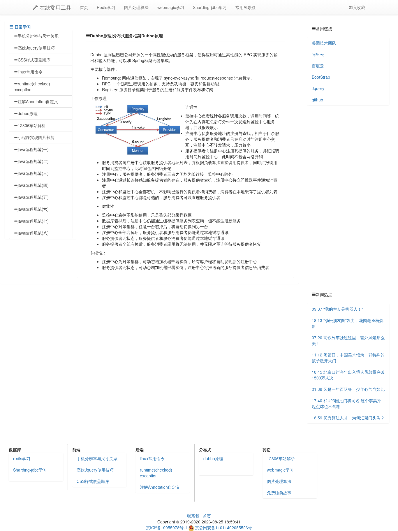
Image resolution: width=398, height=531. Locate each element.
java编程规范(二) (33, 161)
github (317, 100)
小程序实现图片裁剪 (36, 137)
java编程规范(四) (33, 185)
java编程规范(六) (33, 209)
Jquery (318, 88)
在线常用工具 (54, 7)
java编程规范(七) (33, 221)
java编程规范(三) (33, 173)
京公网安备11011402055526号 (223, 527)
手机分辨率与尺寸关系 (38, 36)
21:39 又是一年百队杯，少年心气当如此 (348, 389)
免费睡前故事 (279, 492)
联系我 (193, 516)
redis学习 (21, 458)
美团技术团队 (324, 43)
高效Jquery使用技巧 (36, 48)
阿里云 (318, 54)
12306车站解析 (32, 125)
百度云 (318, 65)
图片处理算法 (136, 7)
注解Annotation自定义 (38, 101)
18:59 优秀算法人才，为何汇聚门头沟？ (348, 418)
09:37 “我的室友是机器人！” (337, 309)
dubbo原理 (28, 113)
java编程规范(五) (33, 197)
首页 (84, 7)
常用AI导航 (245, 7)
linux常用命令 (30, 72)
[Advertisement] (348, 198)
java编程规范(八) (33, 233)
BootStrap (321, 77)
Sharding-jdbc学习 (210, 7)
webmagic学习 (170, 7)
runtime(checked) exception (32, 86)
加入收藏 (357, 7)
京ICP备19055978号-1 (166, 527)
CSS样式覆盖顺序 (34, 60)
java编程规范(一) (33, 149)
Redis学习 (106, 7)
